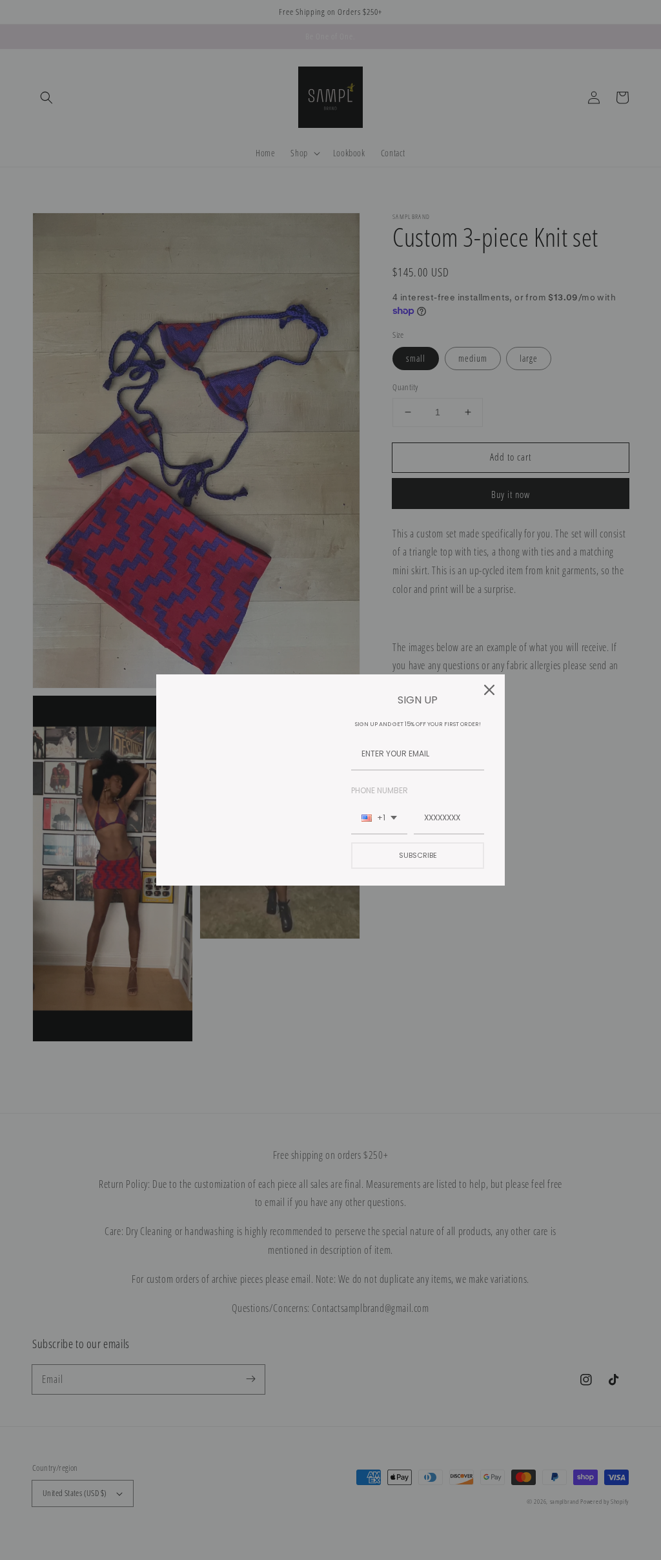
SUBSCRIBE (418, 855)
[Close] (489, 689)
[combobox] (379, 818)
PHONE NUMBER (379, 790)
